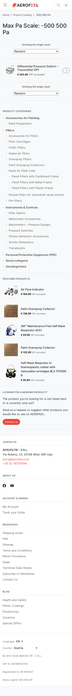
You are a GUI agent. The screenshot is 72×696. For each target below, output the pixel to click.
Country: (7, 647)
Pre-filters (15, 200)
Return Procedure (14, 556)
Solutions (9, 617)
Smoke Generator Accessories (29, 236)
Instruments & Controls (22, 207)
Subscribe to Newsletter (19, 573)
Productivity (11, 611)
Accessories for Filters (23, 136)
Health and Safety (14, 600)
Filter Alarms (17, 213)
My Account (11, 506)
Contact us (11, 422)
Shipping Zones (13, 533)
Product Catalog (22, 14)
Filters (10, 130)
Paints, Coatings (13, 605)
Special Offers (12, 623)
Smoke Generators (21, 242)
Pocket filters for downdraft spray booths (36, 194)
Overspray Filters (20, 159)
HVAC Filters (17, 147)
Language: (9, 641)
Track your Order (14, 512)
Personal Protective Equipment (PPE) (31, 255)
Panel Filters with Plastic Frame (32, 188)
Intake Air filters (19, 153)
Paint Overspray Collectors (26, 165)
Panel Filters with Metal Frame (32, 182)
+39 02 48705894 (15, 463)
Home (6, 14)
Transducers (17, 248)
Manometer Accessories (25, 219)
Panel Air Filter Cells (22, 170)
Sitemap (8, 544)
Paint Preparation (20, 123)
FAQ (5, 538)
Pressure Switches (21, 230)
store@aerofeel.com (16, 459)
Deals (6, 562)
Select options (66, 70)
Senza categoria (17, 260)
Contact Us (10, 579)
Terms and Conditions (17, 550)
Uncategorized (16, 266)
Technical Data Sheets (17, 568)
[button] (6, 5)
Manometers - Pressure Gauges (29, 224)
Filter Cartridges (19, 141)
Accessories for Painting (22, 118)
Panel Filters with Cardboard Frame (35, 176)
